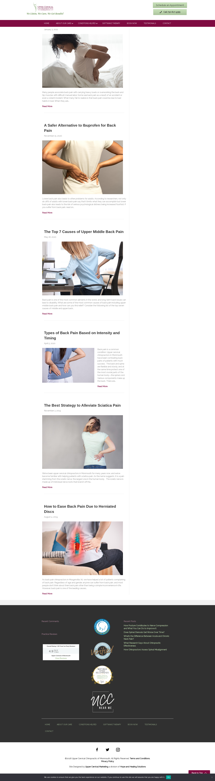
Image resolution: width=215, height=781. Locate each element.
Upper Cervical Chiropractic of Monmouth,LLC (102, 677)
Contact (167, 23)
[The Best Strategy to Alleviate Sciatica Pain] (82, 442)
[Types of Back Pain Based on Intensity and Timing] (68, 365)
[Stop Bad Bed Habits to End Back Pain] (82, 61)
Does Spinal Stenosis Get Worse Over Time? (144, 632)
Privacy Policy (107, 761)
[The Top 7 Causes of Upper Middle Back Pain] (82, 268)
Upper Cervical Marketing (96, 766)
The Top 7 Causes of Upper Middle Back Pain (84, 232)
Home (46, 23)
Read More (47, 106)
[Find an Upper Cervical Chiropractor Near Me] (102, 701)
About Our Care (63, 23)
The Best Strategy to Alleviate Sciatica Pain (82, 405)
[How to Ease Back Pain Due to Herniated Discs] (82, 548)
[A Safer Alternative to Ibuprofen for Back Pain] (82, 167)
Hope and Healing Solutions (133, 766)
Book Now (132, 23)
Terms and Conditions (140, 758)
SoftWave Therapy (111, 23)
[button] (97, 750)
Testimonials (150, 23)
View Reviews (61, 658)
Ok (168, 777)
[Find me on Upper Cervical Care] (102, 650)
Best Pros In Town (102, 669)
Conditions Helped (87, 23)
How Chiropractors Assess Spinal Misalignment (145, 649)
